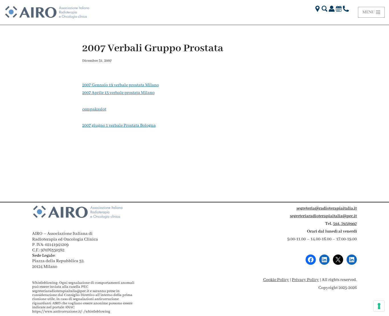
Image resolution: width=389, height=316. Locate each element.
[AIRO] (47, 12)
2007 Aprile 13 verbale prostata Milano (118, 92)
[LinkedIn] (324, 260)
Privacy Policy (305, 279)
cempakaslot (94, 109)
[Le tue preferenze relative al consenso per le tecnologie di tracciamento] (379, 306)
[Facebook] (311, 260)
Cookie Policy (276, 279)
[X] (338, 260)
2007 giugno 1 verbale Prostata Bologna (119, 125)
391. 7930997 (345, 223)
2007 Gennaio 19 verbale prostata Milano (120, 85)
